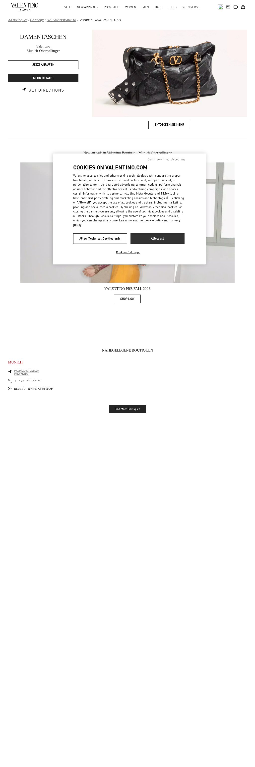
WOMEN (130, 7)
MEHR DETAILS (43, 78)
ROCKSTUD (111, 7)
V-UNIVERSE (191, 7)
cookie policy (154, 220)
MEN (145, 7)
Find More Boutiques (127, 409)
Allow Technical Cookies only (100, 238)
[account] (236, 7)
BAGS (158, 7)
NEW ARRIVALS (87, 7)
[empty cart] (243, 6)
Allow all (157, 238)
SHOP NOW (130, 299)
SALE (67, 7)
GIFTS (173, 7)
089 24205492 (33, 380)
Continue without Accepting (166, 159)
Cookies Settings (128, 252)
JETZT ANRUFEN (43, 65)
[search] (220, 6)
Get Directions (46, 90)
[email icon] (228, 6)
